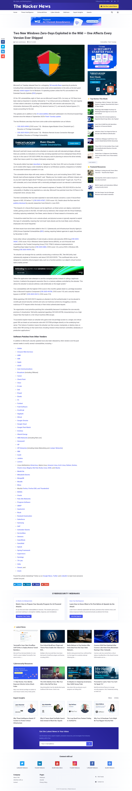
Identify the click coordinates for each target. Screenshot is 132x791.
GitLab (19, 417)
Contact (15, 782)
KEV (41, 231)
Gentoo (74, 465)
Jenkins (20, 458)
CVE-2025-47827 (39, 200)
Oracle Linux (21, 468)
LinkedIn (64, 576)
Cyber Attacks (55, 12)
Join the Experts (76, 616)
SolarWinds (21, 540)
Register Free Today (23, 616)
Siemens (20, 536)
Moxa (19, 485)
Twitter (55, 576)
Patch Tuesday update (53, 116)
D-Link (19, 386)
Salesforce (21, 519)
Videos (110, 698)
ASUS (19, 366)
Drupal (19, 393)
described (36, 164)
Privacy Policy (43, 782)
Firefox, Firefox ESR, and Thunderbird (36, 488)
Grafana (20, 431)
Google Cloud (22, 424)
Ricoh (19, 512)
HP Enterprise (22, 448)
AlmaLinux (34, 465)
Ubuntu (57, 468)
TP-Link (20, 561)
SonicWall (20, 543)
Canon (19, 376)
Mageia (29, 468)
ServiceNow (21, 533)
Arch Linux (62, 465)
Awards (89, 12)
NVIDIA (19, 492)
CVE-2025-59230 (23, 133)
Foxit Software (22, 407)
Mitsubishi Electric (23, 475)
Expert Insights (78, 12)
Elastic (19, 396)
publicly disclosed (19, 203)
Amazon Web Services (25, 352)
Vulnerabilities (42, 12)
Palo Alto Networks (24, 499)
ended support (25, 90)
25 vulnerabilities (43, 114)
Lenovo (19, 462)
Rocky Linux (43, 468)
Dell (18, 390)
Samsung (20, 523)
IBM (18, 451)
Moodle (20, 482)
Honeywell (21, 441)
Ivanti (19, 455)
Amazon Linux (52, 465)
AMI (18, 359)
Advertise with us (18, 780)
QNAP (19, 506)
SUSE (50, 468)
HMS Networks (22, 438)
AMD (19, 355)
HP (18, 445)
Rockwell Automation (24, 516)
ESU (33, 93)
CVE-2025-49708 (46, 291)
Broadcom (20, 372)
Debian (68, 465)
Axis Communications (24, 369)
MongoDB (20, 478)
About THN (16, 777)
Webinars (66, 12)
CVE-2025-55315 (33, 294)
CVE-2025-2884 (41, 247)
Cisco (19, 383)
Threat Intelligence (27, 12)
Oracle (19, 495)
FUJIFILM (20, 410)
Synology (20, 557)
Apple (19, 362)
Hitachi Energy (22, 434)
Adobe (19, 348)
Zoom (19, 571)
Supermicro (21, 554)
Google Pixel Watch (24, 427)
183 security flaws (55, 85)
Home (15, 12)
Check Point (21, 379)
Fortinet (20, 403)
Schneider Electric (23, 530)
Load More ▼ (92, 162)
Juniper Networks (56, 448)
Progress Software (23, 502)
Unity (19, 564)
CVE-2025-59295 (25, 250)
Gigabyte (20, 414)
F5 (18, 400)
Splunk (19, 547)
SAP (18, 526)
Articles (116, 698)
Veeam (19, 567)
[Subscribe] (89, 744)
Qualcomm (21, 509)
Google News (47, 576)
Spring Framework (23, 550)
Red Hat (35, 468)
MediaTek (20, 471)
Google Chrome (22, 420)
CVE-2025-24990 (23, 126)
